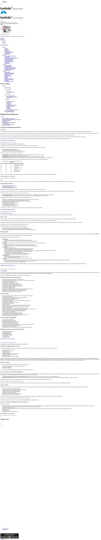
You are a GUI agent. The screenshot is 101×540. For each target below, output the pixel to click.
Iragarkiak (6, 76)
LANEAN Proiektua (8, 75)
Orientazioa (6, 50)
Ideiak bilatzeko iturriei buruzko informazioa (10, 187)
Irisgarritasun (5, 529)
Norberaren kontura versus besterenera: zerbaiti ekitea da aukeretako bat (12, 143)
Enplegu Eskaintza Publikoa (9, 110)
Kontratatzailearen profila (9, 81)
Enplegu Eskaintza (8, 87)
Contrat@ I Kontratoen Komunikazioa (11, 57)
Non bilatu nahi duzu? (4, 23)
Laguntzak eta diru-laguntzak (9, 58)
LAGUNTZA (5, 2)
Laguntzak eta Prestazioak (9, 52)
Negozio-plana (5, 121)
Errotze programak (8, 51)
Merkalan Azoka (7, 74)
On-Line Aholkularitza (8, 60)
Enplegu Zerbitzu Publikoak (9, 111)
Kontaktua (2, 39)
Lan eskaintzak (7, 56)
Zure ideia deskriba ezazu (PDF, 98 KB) (9, 185)
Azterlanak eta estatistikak (9, 73)
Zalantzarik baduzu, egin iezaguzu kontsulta (7, 140)
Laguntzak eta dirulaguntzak (9, 69)
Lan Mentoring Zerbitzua (9, 59)
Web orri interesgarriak (6, 125)
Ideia (1, 179)
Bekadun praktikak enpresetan (12, 96)
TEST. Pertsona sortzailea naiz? (8, 186)
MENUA (4, 1)
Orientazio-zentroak (8, 66)
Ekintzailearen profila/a (6, 120)
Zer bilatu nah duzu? (3, 22)
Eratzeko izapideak (6, 123)
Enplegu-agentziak (8, 70)
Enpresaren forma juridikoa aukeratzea (9, 122)
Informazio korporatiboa (9, 78)
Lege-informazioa (5, 528)
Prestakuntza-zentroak (8, 65)
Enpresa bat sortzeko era (11, 101)
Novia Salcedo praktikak (11, 95)
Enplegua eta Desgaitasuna (9, 61)
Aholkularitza (9, 102)
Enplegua (6, 48)
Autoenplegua (7, 62)
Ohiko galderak (7, 54)
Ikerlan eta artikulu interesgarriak (12, 109)
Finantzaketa (9, 104)
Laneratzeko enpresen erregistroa (10, 68)
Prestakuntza (7, 49)
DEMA (5, 142)
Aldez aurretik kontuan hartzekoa (9, 118)
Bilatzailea (2, 21)
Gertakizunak (9, 108)
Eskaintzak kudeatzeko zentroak (10, 67)
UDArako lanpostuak (10, 92)
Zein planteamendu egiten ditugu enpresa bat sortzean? (12, 119)
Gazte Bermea (9, 97)
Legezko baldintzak (3, 270)
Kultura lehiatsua (3, 129)
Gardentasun (7, 80)
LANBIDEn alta (7, 53)
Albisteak (6, 77)
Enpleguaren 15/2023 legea (9, 79)
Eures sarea (9, 91)
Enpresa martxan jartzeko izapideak (8, 124)
